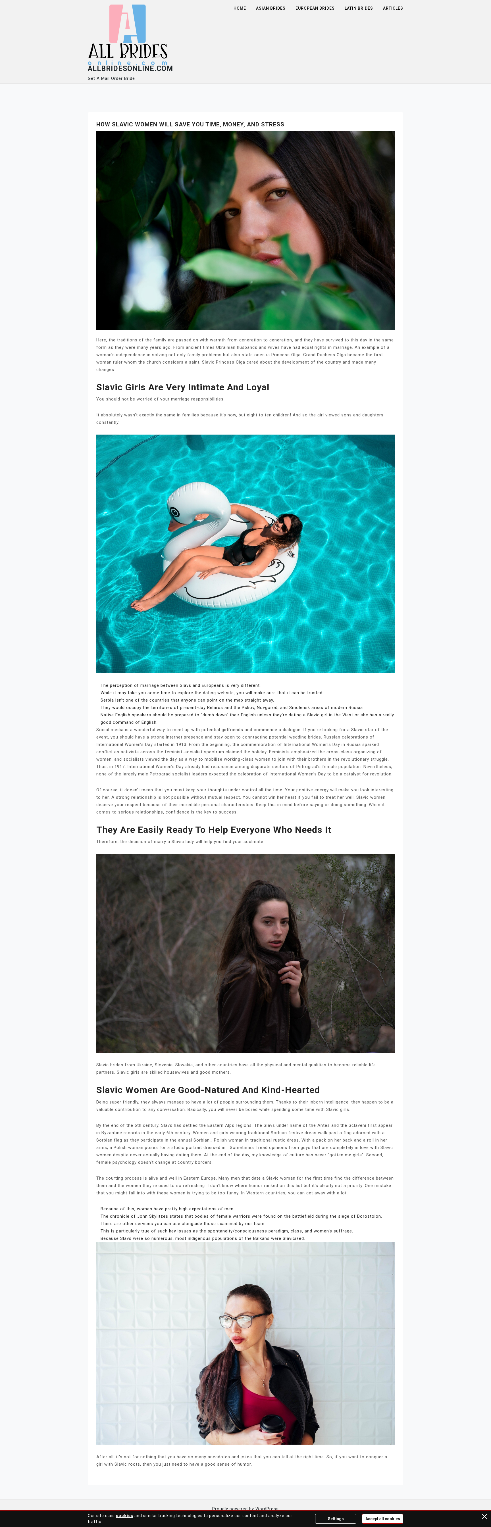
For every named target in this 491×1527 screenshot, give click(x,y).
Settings (336, 1518)
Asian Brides (271, 8)
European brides (315, 8)
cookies (124, 1515)
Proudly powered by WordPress (245, 1508)
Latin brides (359, 8)
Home (240, 8)
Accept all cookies (382, 1518)
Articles (393, 8)
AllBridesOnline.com (130, 68)
